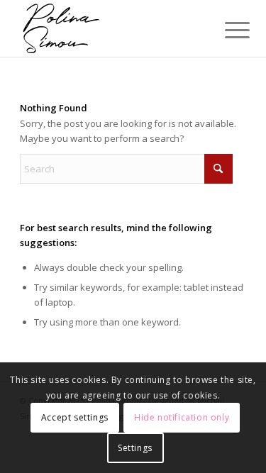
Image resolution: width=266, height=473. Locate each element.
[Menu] (226, 29)
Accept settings (75, 417)
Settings (135, 448)
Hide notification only (181, 417)
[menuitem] (226, 29)
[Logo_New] (110, 28)
